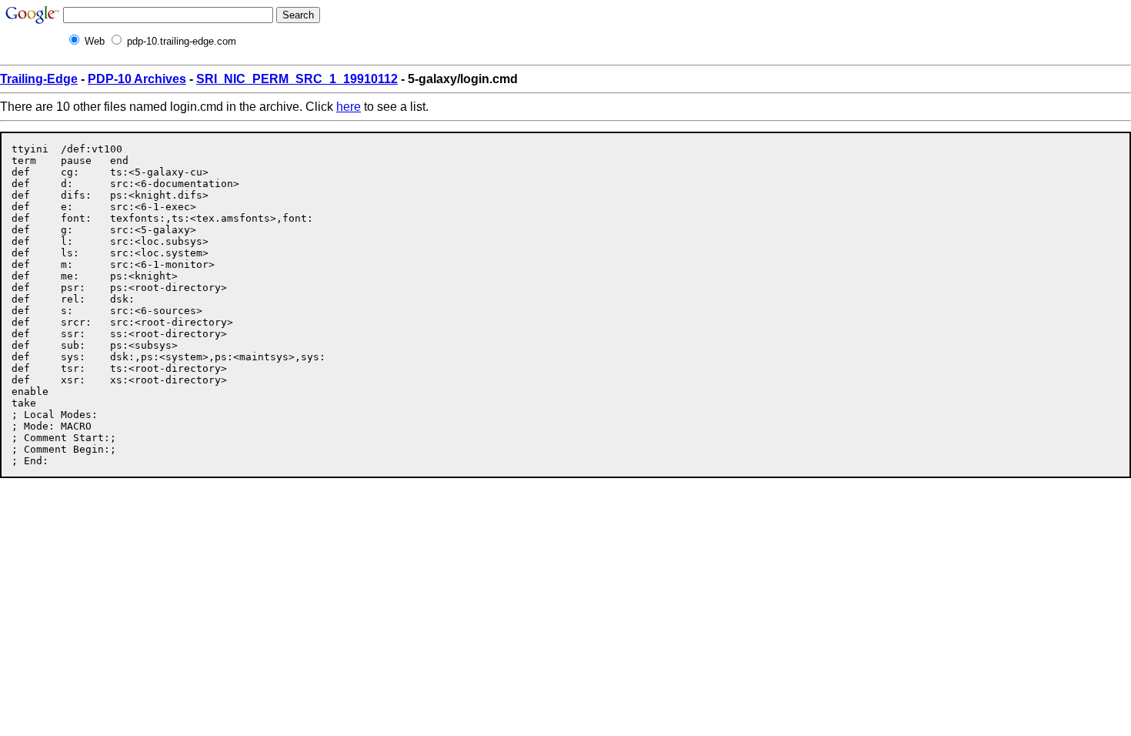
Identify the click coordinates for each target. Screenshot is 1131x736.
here (348, 106)
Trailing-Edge (39, 78)
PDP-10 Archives (137, 78)
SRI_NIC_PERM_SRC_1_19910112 (297, 78)
